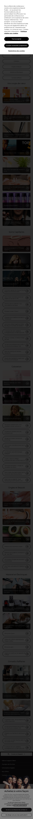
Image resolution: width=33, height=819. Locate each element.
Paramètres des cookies (16, 51)
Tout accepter (16, 39)
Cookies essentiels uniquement (16, 45)
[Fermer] (31, 2)
